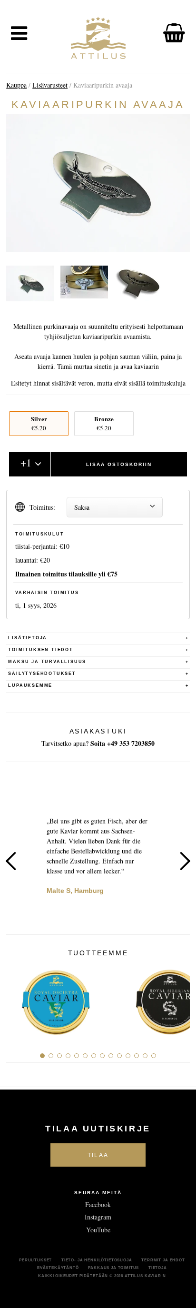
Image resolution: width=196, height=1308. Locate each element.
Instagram (98, 1216)
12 (136, 1055)
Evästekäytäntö (58, 1267)
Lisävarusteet (50, 84)
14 (153, 1055)
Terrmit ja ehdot (163, 1260)
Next (185, 861)
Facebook (98, 1204)
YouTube (98, 1229)
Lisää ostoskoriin (119, 464)
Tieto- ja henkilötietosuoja (96, 1260)
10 (119, 1055)
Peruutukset (35, 1260)
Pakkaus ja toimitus (113, 1267)
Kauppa (16, 84)
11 (128, 1055)
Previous (10, 861)
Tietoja (157, 1267)
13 (145, 1055)
